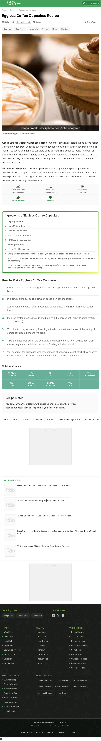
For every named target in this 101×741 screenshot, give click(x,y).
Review (39, 22)
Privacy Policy (26, 732)
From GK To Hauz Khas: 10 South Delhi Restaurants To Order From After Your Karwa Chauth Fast (56, 532)
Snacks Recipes (78, 668)
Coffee (50, 419)
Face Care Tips (10, 702)
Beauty (40, 628)
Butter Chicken (61, 686)
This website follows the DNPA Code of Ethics (50, 722)
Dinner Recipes (78, 632)
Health (6, 628)
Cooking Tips (23, 616)
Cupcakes (26, 419)
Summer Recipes (11, 680)
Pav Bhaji (62, 693)
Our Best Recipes (12, 480)
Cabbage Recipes (79, 659)
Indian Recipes (44, 675)
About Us (39, 732)
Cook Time (20, 29)
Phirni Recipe (9, 711)
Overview (7, 29)
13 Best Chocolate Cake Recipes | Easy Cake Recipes (40, 500)
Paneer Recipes (78, 641)
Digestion (8, 659)
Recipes (5, 10)
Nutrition (64, 29)
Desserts (13, 10)
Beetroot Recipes (79, 663)
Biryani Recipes (44, 686)
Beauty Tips (43, 659)
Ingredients (33, 29)
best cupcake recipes (28, 407)
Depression (9, 645)
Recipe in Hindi (23, 22)
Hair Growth (43, 641)
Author (61, 732)
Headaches (9, 663)
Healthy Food (10, 654)
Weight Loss (9, 616)
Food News (37, 616)
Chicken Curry (63, 680)
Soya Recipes (77, 650)
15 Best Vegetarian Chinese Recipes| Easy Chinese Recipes (43, 546)
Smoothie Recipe (11, 706)
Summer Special (11, 675)
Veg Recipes (76, 628)
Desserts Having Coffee (69, 419)
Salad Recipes (77, 636)
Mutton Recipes (80, 680)
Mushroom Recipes (79, 645)
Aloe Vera (42, 632)
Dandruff (41, 650)
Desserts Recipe (91, 419)
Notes (54, 29)
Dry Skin (41, 645)
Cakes (14, 419)
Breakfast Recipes (45, 693)
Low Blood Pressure (12, 650)
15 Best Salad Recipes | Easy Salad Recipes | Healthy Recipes (44, 516)
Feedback (51, 732)
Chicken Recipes (44, 680)
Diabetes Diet (10, 636)
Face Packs (43, 654)
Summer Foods (10, 684)
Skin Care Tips (10, 697)
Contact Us (72, 732)
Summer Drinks (10, 688)
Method (45, 29)
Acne (40, 663)
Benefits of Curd (11, 693)
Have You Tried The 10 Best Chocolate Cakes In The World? (43, 485)
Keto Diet (8, 641)
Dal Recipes (76, 654)
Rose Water (43, 636)
